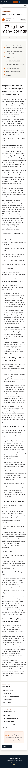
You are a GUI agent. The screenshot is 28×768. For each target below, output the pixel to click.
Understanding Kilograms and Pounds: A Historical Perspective (14, 52)
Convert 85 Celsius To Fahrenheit (10, 718)
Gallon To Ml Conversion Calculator (11, 696)
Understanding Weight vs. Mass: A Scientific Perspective (15, 65)
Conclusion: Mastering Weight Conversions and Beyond (15, 74)
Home (4, 762)
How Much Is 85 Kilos (7, 699)
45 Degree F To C (7, 702)
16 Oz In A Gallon (7, 693)
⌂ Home (15, 1)
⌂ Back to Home (6, 746)
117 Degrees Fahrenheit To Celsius (11, 724)
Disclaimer (18, 762)
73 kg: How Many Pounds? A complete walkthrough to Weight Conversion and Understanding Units (14, 47)
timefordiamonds (6, 2)
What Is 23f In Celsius (8, 690)
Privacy (23, 762)
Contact (12, 762)
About (8, 762)
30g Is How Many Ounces (8, 727)
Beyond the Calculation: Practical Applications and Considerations (13, 61)
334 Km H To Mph (7, 715)
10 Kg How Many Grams (8, 721)
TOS (14, 764)
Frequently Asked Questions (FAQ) (13, 71)
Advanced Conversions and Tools (13, 68)
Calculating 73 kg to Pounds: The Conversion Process (13, 56)
